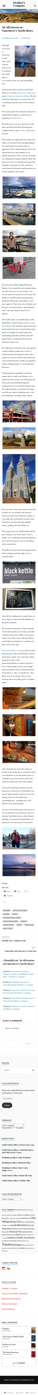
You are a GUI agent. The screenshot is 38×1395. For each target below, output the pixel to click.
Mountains (5, 1232)
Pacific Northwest (26, 1237)
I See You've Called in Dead (13, 1336)
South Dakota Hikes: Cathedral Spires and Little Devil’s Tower (17, 1151)
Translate (19, 1128)
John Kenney (7, 1338)
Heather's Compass (19, 4)
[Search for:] (19, 1070)
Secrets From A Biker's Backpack (15, 1293)
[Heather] (33, 1333)
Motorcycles (17, 1229)
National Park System (9, 1235)
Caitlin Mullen (7, 1330)
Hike (33, 1217)
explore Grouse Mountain (25, 93)
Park (3, 1241)
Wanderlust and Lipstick (11, 1299)
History (23, 1222)
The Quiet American (10, 1352)
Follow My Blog (10, 1083)
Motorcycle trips (28, 1229)
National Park (15, 1231)
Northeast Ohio (26, 1234)
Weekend (31, 1245)
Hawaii (29, 1218)
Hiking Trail (14, 1221)
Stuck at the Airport (10, 1304)
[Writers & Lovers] (33, 1348)
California (20, 1215)
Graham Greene (8, 1354)
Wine (26, 1248)
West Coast (8, 928)
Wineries (31, 1248)
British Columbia (20, 910)
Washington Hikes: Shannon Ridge (16, 1162)
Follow (7, 1105)
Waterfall (25, 1245)
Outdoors (12, 1237)
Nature (19, 1234)
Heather (26, 38)
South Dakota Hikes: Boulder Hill (16, 1180)
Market (24, 921)
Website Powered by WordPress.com (19, 1380)
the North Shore (16, 118)
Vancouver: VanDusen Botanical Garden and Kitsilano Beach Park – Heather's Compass (18, 974)
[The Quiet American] (33, 1357)
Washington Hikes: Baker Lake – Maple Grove (15, 1169)
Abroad (16, 1210)
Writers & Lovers (9, 1344)
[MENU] (4, 6)
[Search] (33, 6)
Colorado (11, 1218)
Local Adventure (19, 1225)
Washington (16, 1244)
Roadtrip (14, 1241)
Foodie (15, 914)
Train (23, 1241)
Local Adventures (10, 921)
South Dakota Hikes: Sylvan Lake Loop (18, 1145)
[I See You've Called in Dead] (33, 1341)
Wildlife (22, 1248)
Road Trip (8, 1241)
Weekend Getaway (7, 1248)
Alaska (27, 1210)
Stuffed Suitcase (8, 1309)
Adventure (22, 1210)
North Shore (8, 925)
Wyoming (4, 1251)
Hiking (5, 1221)
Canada (6, 914)
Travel (19, 925)
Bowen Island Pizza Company (13, 650)
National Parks (27, 1232)
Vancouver (29, 925)
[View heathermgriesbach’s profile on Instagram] (4, 1268)
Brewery (6, 910)
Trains (27, 1241)
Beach (31, 1210)
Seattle (19, 1241)
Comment (27, 1043)
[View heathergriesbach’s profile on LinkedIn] (9, 1268)
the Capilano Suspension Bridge (17, 96)
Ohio (32, 1234)
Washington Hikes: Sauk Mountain (16, 1157)
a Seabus (22, 130)
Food (19, 1218)
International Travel (12, 917)
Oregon (4, 1238)
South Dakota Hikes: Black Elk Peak (17, 1175)
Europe (16, 1218)
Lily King (6, 1346)
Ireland (8, 1225)
